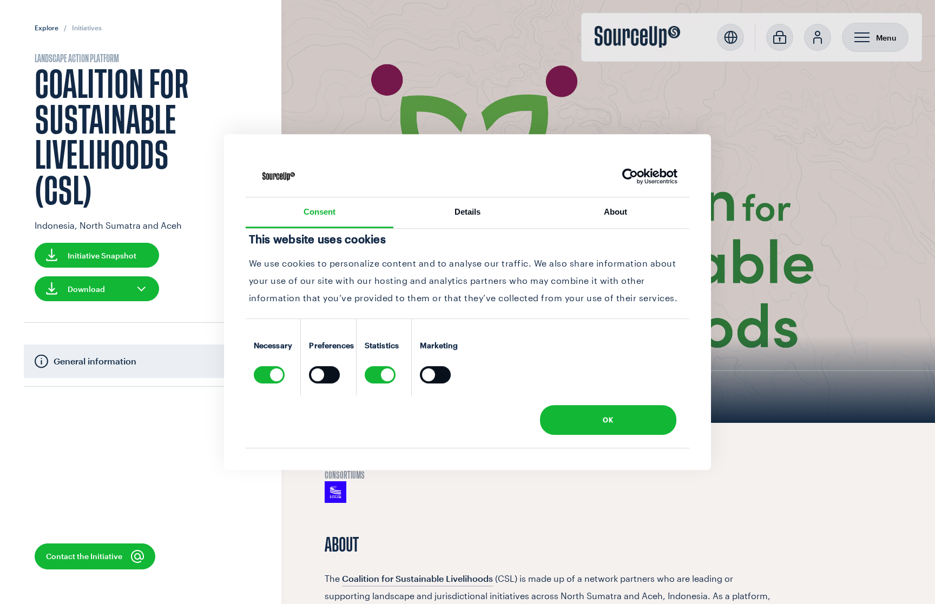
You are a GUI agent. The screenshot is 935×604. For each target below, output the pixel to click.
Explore (46, 27)
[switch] (324, 374)
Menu (886, 37)
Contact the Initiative (84, 556)
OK (608, 419)
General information (95, 361)
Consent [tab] (320, 212)
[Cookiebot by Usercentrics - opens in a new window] (630, 176)
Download (86, 289)
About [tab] (616, 212)
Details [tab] (468, 212)
